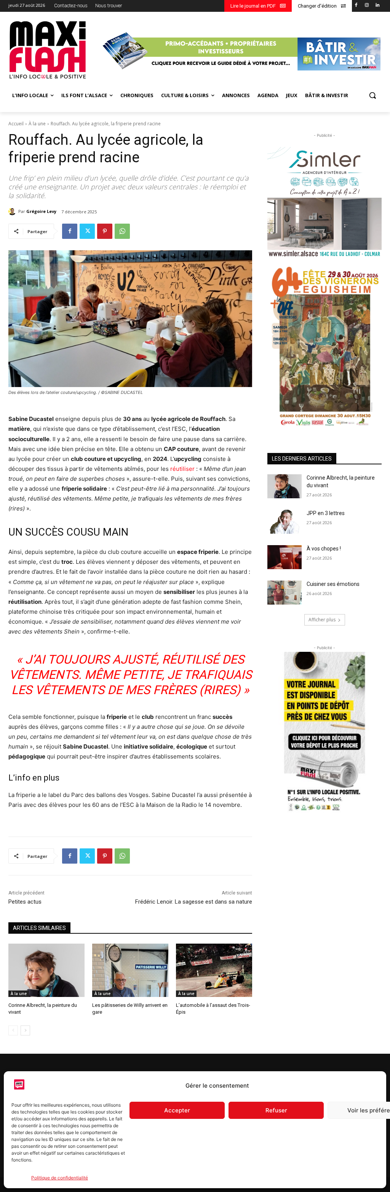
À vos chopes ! (324, 549)
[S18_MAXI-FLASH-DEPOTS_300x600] (324, 732)
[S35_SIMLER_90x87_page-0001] (324, 202)
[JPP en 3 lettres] (284, 522)
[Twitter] (87, 231)
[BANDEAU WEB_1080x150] (240, 51)
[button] (372, 95)
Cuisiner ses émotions (333, 584)
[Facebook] (356, 5)
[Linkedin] (377, 5)
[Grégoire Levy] (13, 211)
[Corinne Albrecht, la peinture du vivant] (46, 970)
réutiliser (182, 468)
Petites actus (25, 901)
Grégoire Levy (41, 211)
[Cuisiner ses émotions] (284, 593)
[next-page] (25, 1030)
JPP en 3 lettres (326, 513)
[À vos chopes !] (284, 557)
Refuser (276, 1110)
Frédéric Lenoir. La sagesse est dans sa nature (193, 901)
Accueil (16, 123)
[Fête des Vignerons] (324, 346)
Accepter (177, 1110)
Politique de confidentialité (59, 1178)
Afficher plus (322, 619)
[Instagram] (366, 5)
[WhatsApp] (122, 231)
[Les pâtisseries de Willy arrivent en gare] (130, 970)
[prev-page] (13, 1030)
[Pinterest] (104, 231)
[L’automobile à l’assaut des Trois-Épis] (214, 970)
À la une (37, 123)
